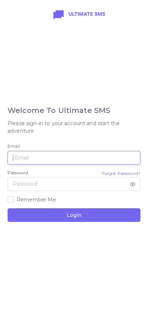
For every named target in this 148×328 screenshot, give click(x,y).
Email (14, 146)
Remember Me (36, 199)
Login (74, 215)
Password (18, 172)
